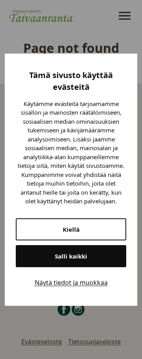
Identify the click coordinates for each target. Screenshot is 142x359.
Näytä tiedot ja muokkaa (71, 282)
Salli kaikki (71, 256)
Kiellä (71, 229)
